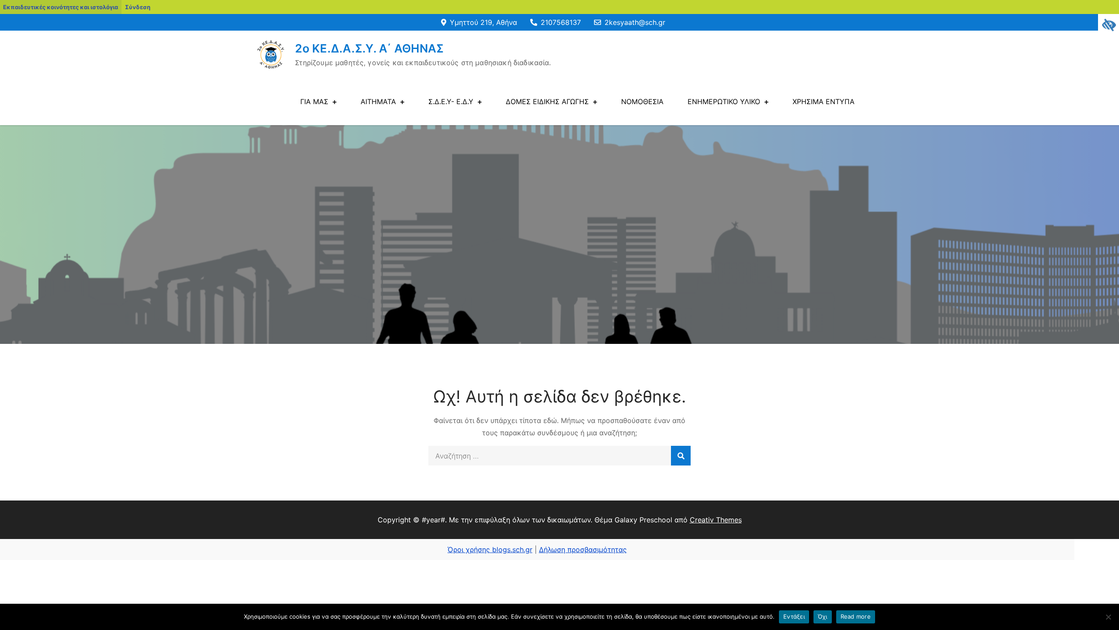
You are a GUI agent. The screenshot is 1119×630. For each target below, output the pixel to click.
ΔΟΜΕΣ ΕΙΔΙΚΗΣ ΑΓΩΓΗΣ (547, 101)
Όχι (822, 616)
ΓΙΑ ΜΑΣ (314, 101)
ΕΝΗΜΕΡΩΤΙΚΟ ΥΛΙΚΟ (724, 101)
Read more (856, 616)
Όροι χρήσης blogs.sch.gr (490, 549)
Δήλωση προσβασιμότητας (583, 549)
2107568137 (561, 22)
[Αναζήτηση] (681, 456)
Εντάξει (794, 616)
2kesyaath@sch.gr (635, 22)
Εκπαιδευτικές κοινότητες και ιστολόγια (60, 7)
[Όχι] (1108, 616)
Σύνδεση (137, 7)
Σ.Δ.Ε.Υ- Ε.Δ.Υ (450, 101)
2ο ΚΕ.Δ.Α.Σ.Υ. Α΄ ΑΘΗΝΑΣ (369, 48)
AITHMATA (378, 101)
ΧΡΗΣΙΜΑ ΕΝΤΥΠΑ (823, 101)
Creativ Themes (716, 519)
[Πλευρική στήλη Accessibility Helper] (1108, 24)
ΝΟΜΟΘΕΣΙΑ (642, 101)
